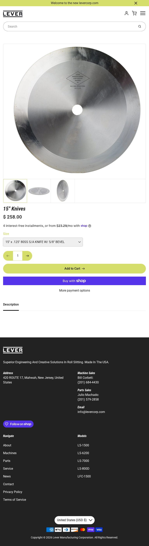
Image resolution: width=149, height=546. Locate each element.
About (7, 445)
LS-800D (83, 468)
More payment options (74, 290)
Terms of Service (14, 500)
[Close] (136, 3)
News (7, 476)
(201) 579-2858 (88, 399)
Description (11, 304)
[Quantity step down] (8, 256)
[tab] (13, 306)
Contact (8, 484)
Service (8, 468)
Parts (6, 461)
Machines (9, 453)
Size (6, 234)
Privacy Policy (12, 492)
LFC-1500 (84, 476)
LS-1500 (83, 445)
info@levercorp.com (91, 412)
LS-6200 (83, 453)
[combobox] (68, 26)
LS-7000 (83, 461)
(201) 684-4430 (88, 382)
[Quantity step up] (27, 256)
